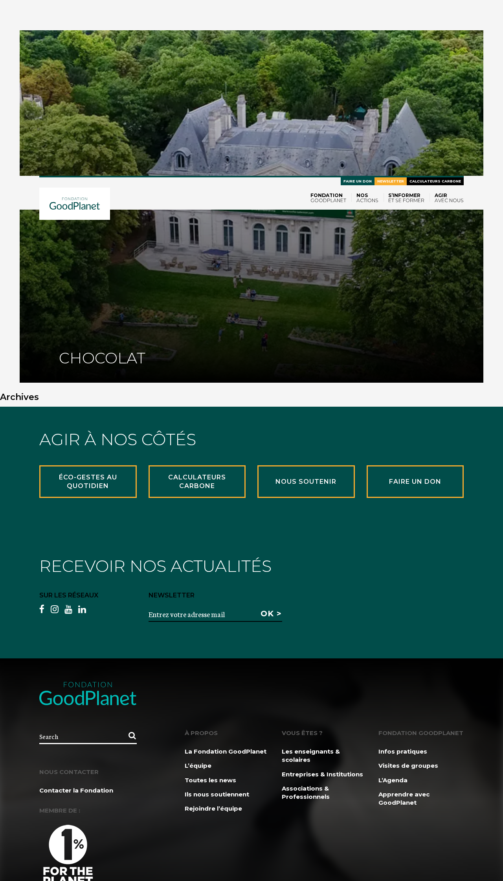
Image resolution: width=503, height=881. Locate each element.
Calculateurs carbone (435, 181)
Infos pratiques (402, 751)
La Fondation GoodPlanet (225, 751)
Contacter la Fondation (76, 790)
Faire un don (357, 181)
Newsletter (390, 181)
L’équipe (198, 765)
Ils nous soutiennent (217, 794)
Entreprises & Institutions (322, 774)
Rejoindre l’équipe (213, 808)
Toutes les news (210, 780)
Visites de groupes (408, 765)
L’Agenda (393, 780)
